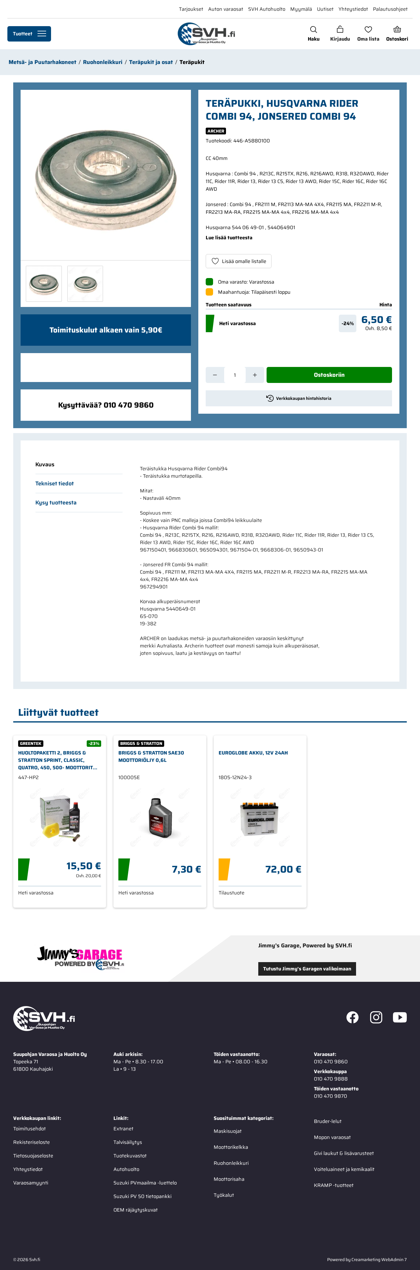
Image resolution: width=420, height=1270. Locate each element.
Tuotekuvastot (130, 1155)
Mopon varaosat (332, 1137)
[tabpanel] (258, 561)
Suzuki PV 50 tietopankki (142, 1196)
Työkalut (224, 1195)
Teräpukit (192, 62)
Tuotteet (22, 34)
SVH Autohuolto (266, 9)
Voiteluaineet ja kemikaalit (344, 1169)
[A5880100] (106, 175)
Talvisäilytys (127, 1142)
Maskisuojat (228, 1131)
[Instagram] (376, 1018)
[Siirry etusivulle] (206, 33)
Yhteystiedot (353, 9)
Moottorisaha (229, 1179)
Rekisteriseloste (31, 1142)
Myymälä (301, 9)
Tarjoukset (191, 9)
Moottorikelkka (231, 1147)
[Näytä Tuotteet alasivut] (42, 34)
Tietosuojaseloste (33, 1155)
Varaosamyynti (30, 1182)
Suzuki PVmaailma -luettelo (145, 1182)
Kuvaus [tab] (44, 464)
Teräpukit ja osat (151, 62)
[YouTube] (400, 1018)
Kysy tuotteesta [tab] (56, 502)
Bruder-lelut (328, 1121)
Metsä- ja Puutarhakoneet (42, 62)
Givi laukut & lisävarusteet (344, 1153)
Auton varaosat (225, 9)
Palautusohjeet (390, 9)
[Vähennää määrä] (215, 375)
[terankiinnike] (85, 283)
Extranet (123, 1128)
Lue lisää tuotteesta (229, 237)
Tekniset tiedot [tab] (54, 483)
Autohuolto (126, 1169)
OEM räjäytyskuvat (135, 1209)
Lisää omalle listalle (244, 261)
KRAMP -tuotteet (334, 1185)
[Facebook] (352, 1018)
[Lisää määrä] (255, 375)
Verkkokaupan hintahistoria (303, 398)
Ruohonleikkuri (102, 62)
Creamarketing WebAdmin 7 (379, 1259)
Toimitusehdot (29, 1128)
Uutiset (325, 9)
